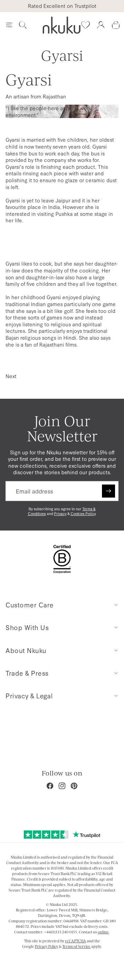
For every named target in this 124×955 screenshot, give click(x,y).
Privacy (60, 513)
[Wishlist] (85, 25)
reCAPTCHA (75, 941)
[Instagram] (62, 786)
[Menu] (9, 25)
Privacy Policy (46, 946)
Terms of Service (76, 946)
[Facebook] (50, 786)
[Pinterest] (74, 786)
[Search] (22, 25)
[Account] (100, 25)
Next (11, 376)
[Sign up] (108, 491)
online (103, 932)
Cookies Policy (83, 513)
